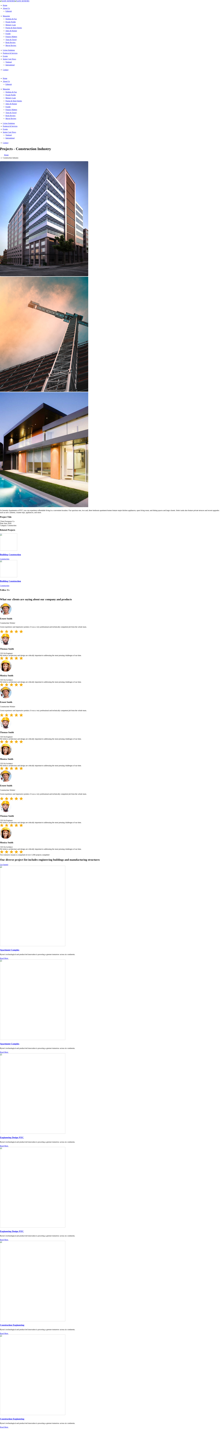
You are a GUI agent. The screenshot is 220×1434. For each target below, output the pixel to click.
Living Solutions (9, 50)
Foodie (8, 34)
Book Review (11, 42)
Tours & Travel (11, 40)
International (10, 65)
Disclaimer (115, 1431)
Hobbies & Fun (11, 19)
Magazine (6, 16)
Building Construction (10, 554)
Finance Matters (11, 37)
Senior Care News (9, 59)
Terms (134, 1431)
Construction (4, 559)
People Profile (11, 22)
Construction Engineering (12, 1325)
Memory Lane (11, 25)
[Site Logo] (14, 1)
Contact (5, 70)
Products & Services (10, 53)
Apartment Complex (9, 950)
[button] (0, 74)
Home (5, 5)
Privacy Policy (125, 1431)
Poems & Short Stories (14, 28)
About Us (6, 8)
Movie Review (11, 45)
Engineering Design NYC (12, 1137)
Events (5, 56)
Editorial (9, 11)
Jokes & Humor (11, 31)
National (9, 62)
